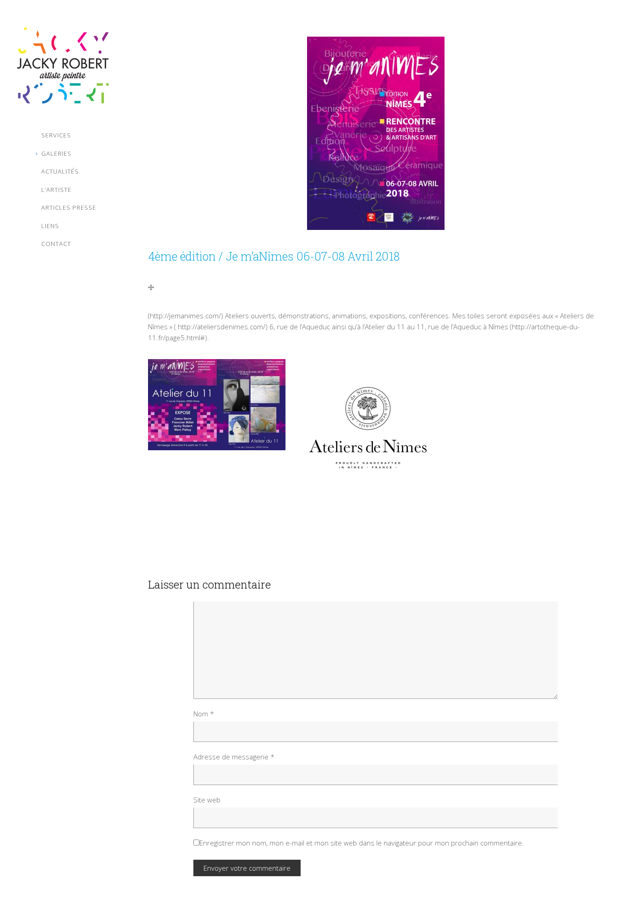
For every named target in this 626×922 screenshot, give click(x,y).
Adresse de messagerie (234, 756)
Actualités (60, 171)
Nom (203, 713)
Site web (206, 799)
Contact (56, 244)
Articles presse (68, 207)
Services (56, 135)
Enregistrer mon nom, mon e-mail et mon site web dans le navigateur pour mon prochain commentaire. (361, 842)
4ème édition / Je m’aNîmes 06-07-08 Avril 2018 (274, 256)
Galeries (56, 153)
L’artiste (56, 189)
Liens (50, 226)
